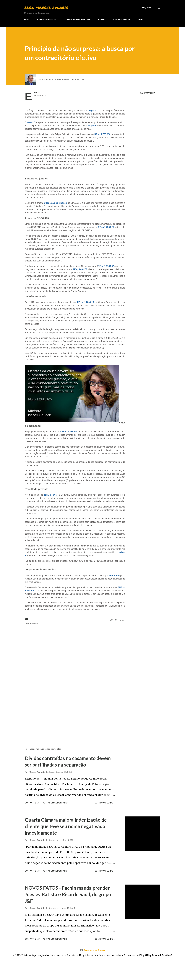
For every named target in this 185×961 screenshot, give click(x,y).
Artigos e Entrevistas (46, 19)
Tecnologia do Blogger (94, 950)
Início (26, 19)
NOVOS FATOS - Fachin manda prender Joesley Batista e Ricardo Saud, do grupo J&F (68, 894)
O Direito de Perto (121, 19)
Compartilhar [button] (147, 93)
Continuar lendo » (105, 803)
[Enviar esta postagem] (26, 620)
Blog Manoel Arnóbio (46, 7)
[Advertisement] (70, 714)
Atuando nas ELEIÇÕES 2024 (77, 19)
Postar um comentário (55, 803)
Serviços (101, 19)
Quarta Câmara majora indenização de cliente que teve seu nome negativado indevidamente (66, 826)
